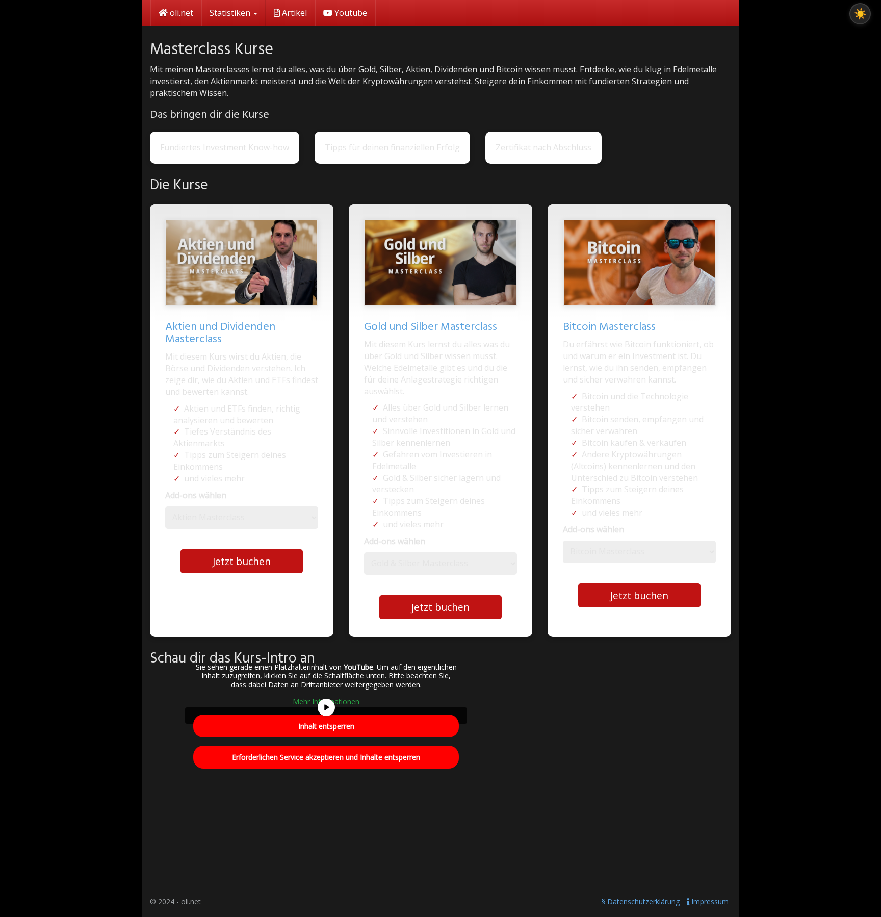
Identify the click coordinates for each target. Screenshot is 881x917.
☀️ (860, 13)
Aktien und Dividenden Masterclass (220, 333)
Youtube (349, 12)
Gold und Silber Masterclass (430, 327)
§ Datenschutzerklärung (641, 901)
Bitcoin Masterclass (609, 327)
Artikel (293, 12)
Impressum (709, 901)
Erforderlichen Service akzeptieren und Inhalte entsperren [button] (326, 757)
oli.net (180, 12)
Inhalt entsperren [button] (326, 726)
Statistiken (231, 12)
